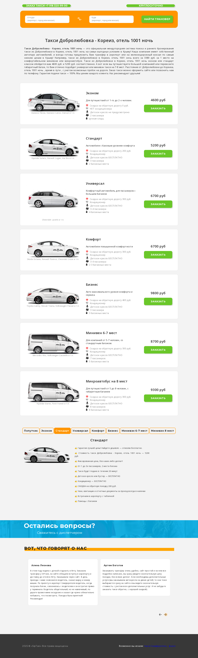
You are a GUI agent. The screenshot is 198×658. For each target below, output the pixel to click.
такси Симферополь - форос (160, 645)
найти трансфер (157, 19)
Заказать (158, 108)
